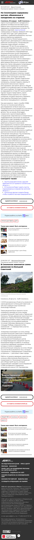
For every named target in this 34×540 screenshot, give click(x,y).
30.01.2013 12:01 (5, 7)
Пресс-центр (25, 463)
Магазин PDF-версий (9, 479)
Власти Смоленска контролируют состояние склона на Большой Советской (14, 378)
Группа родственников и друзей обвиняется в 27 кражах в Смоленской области (17, 183)
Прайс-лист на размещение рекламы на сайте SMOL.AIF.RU (15, 469)
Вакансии (13, 466)
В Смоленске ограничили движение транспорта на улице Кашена (18, 445)
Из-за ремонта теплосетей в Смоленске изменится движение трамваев (19, 450)
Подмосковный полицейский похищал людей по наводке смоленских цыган (19, 234)
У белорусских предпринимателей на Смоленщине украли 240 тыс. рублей (18, 240)
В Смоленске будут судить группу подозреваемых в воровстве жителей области (16, 189)
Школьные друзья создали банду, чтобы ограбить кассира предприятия (17, 193)
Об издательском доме (10, 463)
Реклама (4, 466)
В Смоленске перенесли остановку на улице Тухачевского (18, 229)
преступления (19, 30)
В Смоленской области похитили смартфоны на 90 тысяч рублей (17, 245)
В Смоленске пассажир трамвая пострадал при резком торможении (18, 434)
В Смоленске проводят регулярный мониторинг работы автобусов (18, 439)
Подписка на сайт (17, 472)
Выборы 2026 (23, 479)
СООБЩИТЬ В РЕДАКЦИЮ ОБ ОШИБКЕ (14, 481)
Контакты (5, 472)
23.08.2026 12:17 (5, 260)
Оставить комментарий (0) (17, 207)
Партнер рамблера (16, 531)
